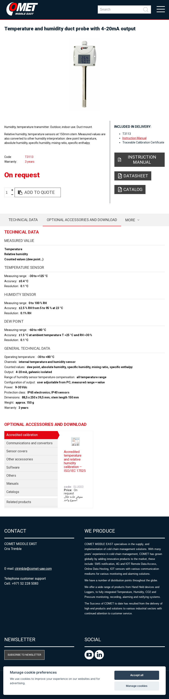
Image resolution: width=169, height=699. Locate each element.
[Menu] (161, 9)
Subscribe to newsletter (24, 654)
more (130, 220)
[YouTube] (89, 658)
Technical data (23, 220)
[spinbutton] (8, 192)
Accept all (136, 675)
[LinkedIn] (99, 658)
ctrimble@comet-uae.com (33, 569)
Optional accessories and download (82, 220)
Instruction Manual (134, 138)
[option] (84, 74)
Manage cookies (136, 685)
